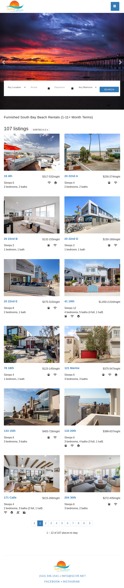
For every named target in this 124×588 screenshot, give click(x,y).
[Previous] (34, 523)
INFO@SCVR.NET (74, 576)
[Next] (90, 523)
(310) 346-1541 (49, 576)
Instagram (71, 581)
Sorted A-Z (40, 130)
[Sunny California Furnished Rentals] (33, 6)
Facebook (52, 581)
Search (109, 89)
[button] (3, 61)
